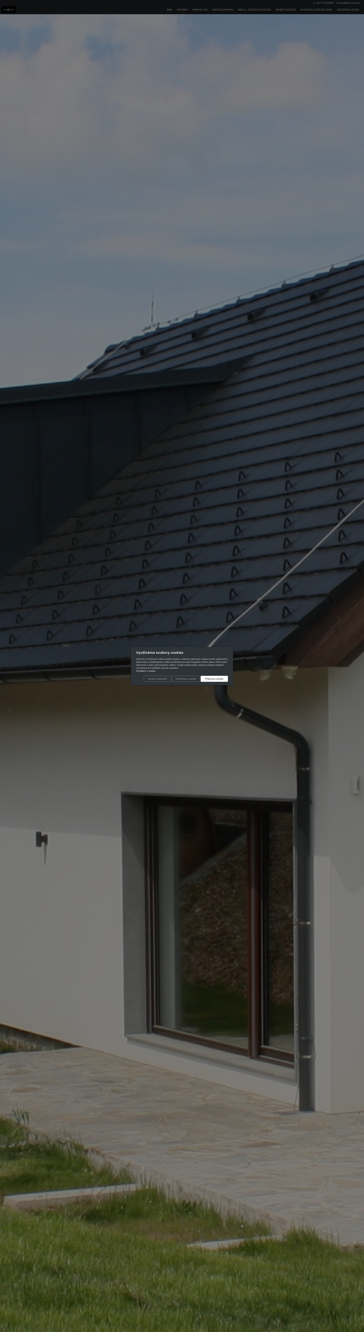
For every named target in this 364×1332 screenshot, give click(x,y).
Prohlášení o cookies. (146, 671)
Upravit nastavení (157, 678)
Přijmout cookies (214, 678)
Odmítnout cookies (185, 678)
